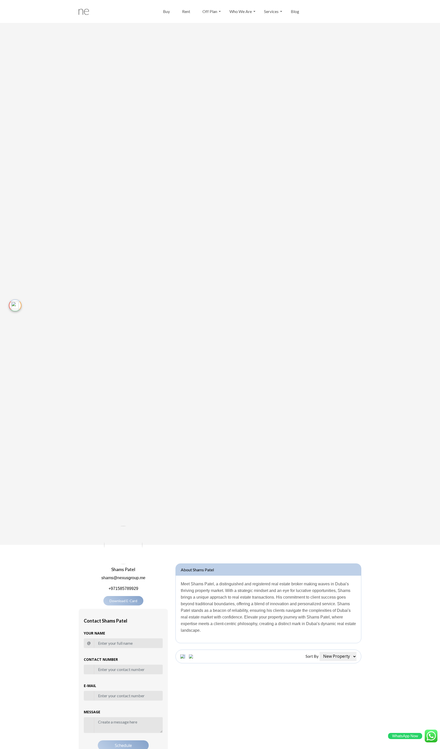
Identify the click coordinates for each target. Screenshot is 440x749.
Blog (295, 11)
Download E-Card (123, 601)
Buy (166, 11)
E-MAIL (90, 685)
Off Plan (209, 11)
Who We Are (240, 11)
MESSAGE (92, 711)
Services (271, 11)
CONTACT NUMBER (101, 659)
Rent (186, 11)
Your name (94, 633)
